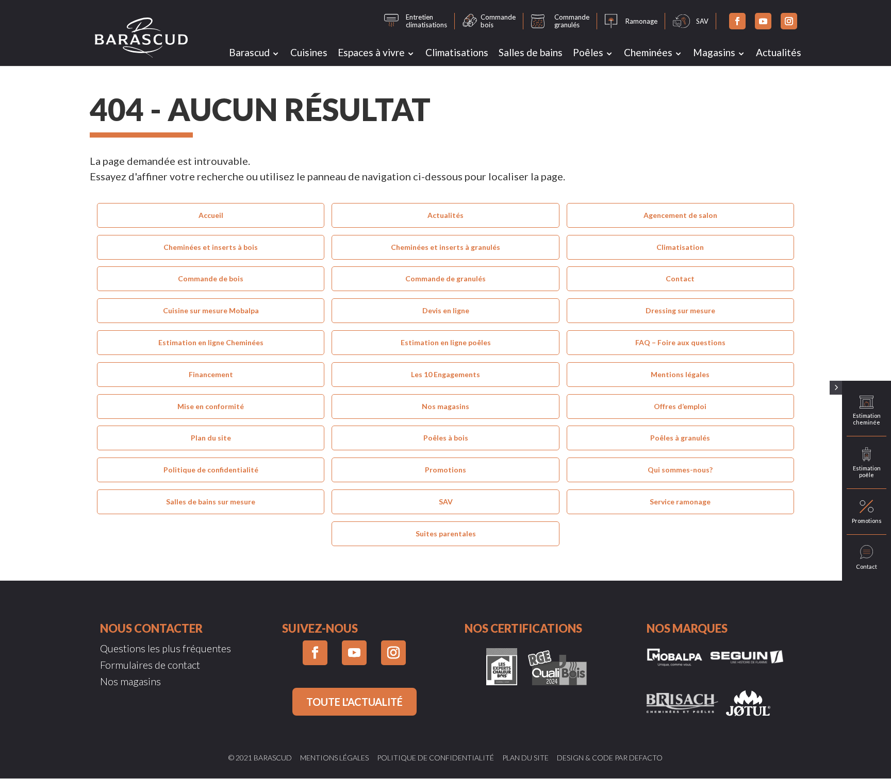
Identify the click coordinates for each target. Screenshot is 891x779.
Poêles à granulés (680, 437)
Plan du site (211, 437)
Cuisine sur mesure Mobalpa (211, 310)
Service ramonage (680, 501)
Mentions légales (680, 374)
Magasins (714, 52)
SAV (446, 501)
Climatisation (680, 247)
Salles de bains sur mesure (210, 501)
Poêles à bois (445, 437)
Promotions (445, 469)
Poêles (588, 52)
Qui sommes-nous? (680, 469)
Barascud (249, 52)
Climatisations (456, 52)
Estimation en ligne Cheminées (210, 342)
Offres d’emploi (680, 406)
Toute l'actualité (354, 702)
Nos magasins (445, 406)
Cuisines (308, 52)
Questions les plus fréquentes (165, 648)
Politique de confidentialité (210, 469)
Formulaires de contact (150, 664)
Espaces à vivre (371, 52)
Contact (680, 278)
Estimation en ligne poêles (446, 342)
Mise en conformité (210, 406)
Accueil (211, 215)
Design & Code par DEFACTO (610, 757)
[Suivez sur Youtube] (763, 21)
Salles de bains (531, 52)
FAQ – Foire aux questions (680, 342)
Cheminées (648, 52)
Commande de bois (210, 278)
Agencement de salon (680, 215)
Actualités (778, 52)
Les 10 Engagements (445, 374)
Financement (211, 374)
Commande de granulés (445, 278)
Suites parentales (446, 533)
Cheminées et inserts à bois (210, 247)
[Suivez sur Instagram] (789, 21)
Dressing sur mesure (680, 310)
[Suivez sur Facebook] (737, 21)
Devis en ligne (445, 310)
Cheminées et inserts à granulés (445, 247)
